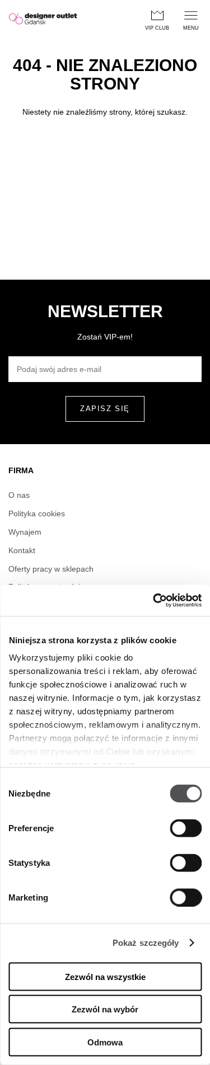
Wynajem (24, 531)
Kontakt (21, 550)
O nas (19, 495)
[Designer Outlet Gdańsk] (43, 19)
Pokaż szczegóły (146, 943)
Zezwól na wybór (105, 1009)
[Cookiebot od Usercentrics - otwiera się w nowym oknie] (153, 600)
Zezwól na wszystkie (105, 976)
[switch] (186, 828)
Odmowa (105, 1042)
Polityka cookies (36, 513)
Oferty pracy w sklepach (51, 568)
